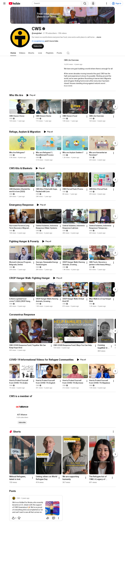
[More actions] (33, 116)
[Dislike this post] (19, 518)
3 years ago (25, 498)
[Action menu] (58, 518)
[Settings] (106, 3)
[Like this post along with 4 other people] (13, 518)
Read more (68, 86)
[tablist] (62, 53)
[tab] (13, 53)
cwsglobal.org (38, 41)
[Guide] (4, 3)
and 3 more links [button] (51, 41)
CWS (10, 118)
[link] (35, 509)
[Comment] (53, 518)
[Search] (85, 3)
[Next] (115, 106)
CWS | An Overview (71, 60)
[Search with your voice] (93, 3)
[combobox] (57, 3)
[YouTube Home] (14, 3)
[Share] (47, 518)
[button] (68, 86)
